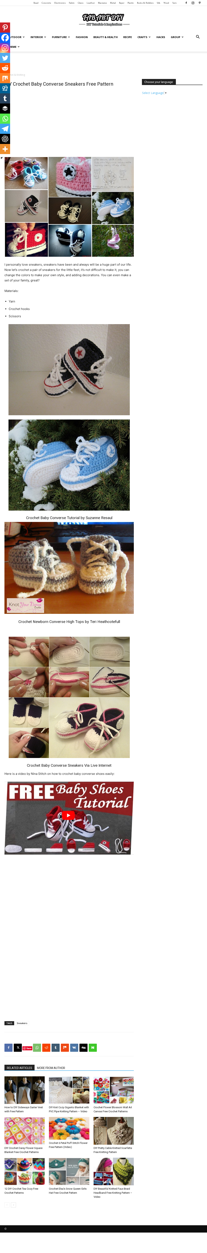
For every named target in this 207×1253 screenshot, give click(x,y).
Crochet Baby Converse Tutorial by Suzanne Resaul (69, 517)
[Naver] (93, 1048)
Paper (121, 3)
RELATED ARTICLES (19, 1068)
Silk (158, 3)
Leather (91, 3)
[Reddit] (5, 68)
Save (29, 1048)
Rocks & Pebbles (145, 3)
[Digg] (5, 88)
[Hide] (1, 158)
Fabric (72, 3)
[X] (18, 1048)
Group (175, 37)
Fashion (82, 37)
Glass (80, 3)
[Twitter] (5, 58)
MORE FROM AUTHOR (51, 1068)
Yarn (174, 3)
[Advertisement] (103, 62)
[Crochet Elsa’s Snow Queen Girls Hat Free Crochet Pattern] (69, 1171)
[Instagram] (193, 3)
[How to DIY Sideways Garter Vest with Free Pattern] (24, 1090)
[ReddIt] (46, 1048)
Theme (11, 47)
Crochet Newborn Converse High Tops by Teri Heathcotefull (69, 621)
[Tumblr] (5, 98)
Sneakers (22, 1023)
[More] (5, 149)
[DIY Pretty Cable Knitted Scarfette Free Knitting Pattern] (114, 1131)
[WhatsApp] (37, 1048)
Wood (166, 3)
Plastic (131, 3)
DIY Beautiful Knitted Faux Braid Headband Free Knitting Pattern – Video (113, 1192)
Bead (36, 3)
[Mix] (5, 78)
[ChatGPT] (5, 139)
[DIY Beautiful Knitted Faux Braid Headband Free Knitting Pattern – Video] (114, 1171)
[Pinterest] (199, 3)
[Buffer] (5, 108)
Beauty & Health (105, 37)
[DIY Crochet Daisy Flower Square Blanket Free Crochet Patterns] (24, 1131)
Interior (37, 37)
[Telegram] (5, 129)
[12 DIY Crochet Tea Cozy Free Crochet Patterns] (24, 1171)
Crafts (142, 37)
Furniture (59, 37)
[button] (198, 37)
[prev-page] (7, 1204)
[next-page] (13, 1204)
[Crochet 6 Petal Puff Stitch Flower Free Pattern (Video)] (69, 1128)
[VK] (74, 1048)
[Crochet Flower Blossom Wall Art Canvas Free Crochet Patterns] (114, 1090)
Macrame (102, 3)
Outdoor (14, 37)
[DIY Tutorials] (103, 19)
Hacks (160, 37)
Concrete (46, 3)
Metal (113, 3)
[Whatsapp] (5, 119)
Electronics (60, 3)
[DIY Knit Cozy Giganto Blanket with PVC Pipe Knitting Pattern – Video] (69, 1090)
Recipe (127, 37)
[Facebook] (186, 3)
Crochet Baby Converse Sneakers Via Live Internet (69, 765)
